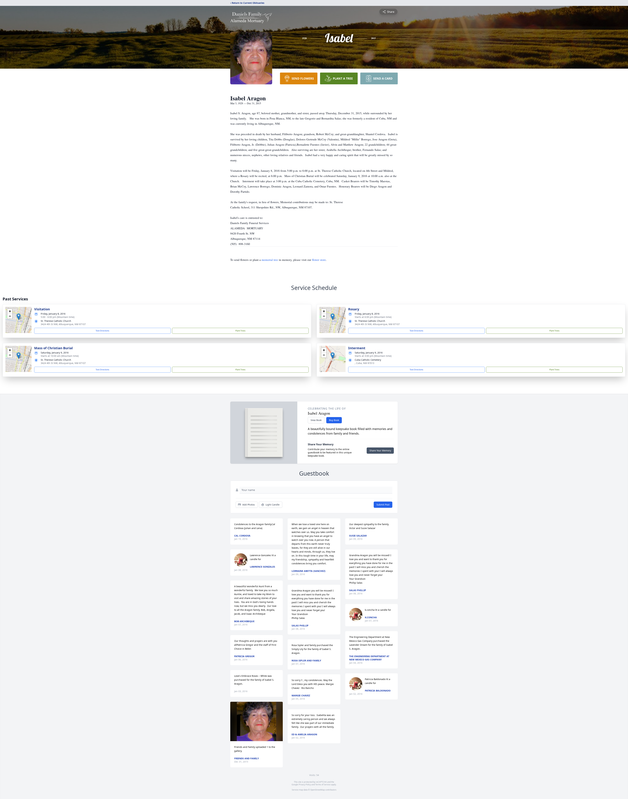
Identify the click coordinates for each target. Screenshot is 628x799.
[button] (19, 316)
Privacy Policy (305, 784)
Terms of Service (323, 784)
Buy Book (334, 420)
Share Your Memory (380, 450)
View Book (316, 420)
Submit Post (383, 504)
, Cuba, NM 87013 (364, 363)
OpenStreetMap (317, 789)
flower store (319, 260)
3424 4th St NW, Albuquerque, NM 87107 (63, 324)
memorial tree (270, 260)
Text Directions (102, 330)
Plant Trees (240, 330)
